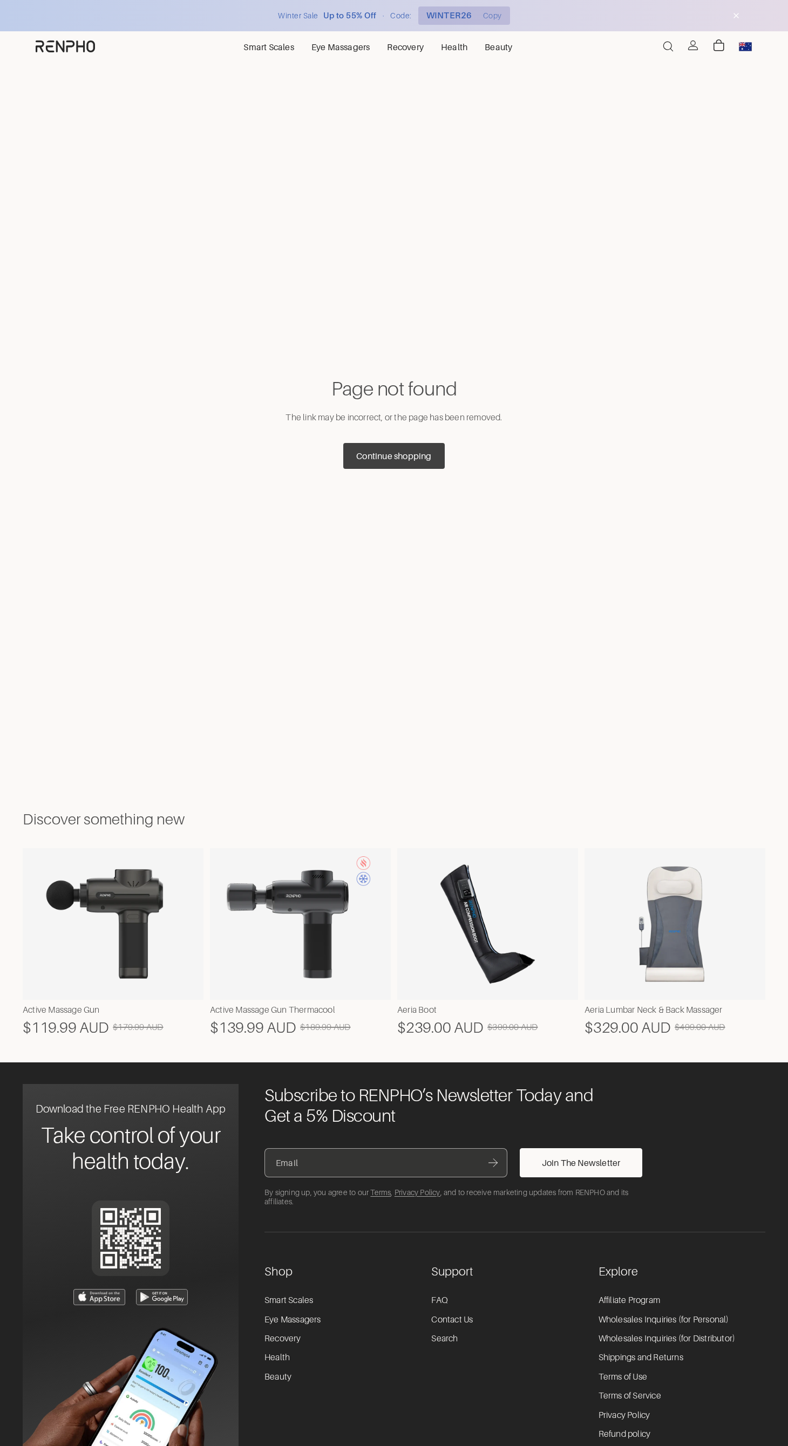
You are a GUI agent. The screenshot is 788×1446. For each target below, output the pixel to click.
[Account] (693, 45)
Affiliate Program (629, 1300)
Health (277, 1357)
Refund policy (625, 1434)
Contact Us (452, 1320)
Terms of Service (630, 1396)
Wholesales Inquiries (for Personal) (664, 1320)
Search (444, 1338)
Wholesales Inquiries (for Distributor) (667, 1338)
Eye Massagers (292, 1320)
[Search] (668, 46)
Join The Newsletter (581, 1162)
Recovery (282, 1338)
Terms (380, 1192)
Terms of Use (623, 1377)
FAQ (439, 1300)
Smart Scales (288, 1300)
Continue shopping (393, 456)
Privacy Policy (417, 1192)
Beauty (277, 1377)
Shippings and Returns (641, 1357)
